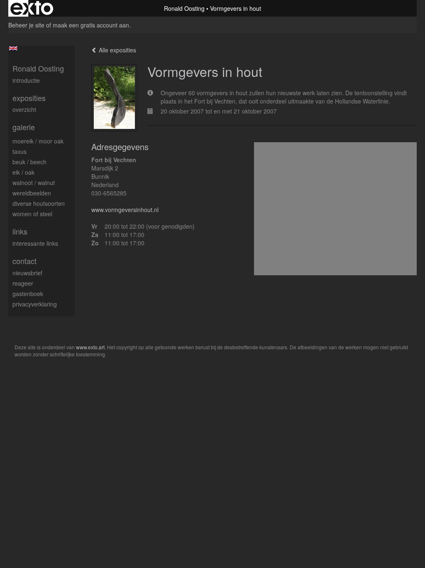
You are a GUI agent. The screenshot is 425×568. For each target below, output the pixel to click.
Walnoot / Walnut (33, 182)
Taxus (19, 151)
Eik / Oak (23, 172)
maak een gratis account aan (91, 25)
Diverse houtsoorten (38, 203)
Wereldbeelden (31, 193)
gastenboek (27, 293)
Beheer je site (26, 25)
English (13, 48)
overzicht (24, 109)
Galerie (23, 127)
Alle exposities (116, 50)
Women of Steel (32, 214)
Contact (24, 261)
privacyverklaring (34, 304)
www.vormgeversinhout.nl (125, 209)
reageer (22, 283)
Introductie (26, 80)
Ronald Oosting (184, 8)
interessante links (35, 243)
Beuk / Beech (29, 162)
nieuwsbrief (27, 273)
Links (19, 231)
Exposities (29, 98)
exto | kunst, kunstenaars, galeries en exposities (31, 8)
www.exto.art (90, 347)
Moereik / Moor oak (38, 141)
